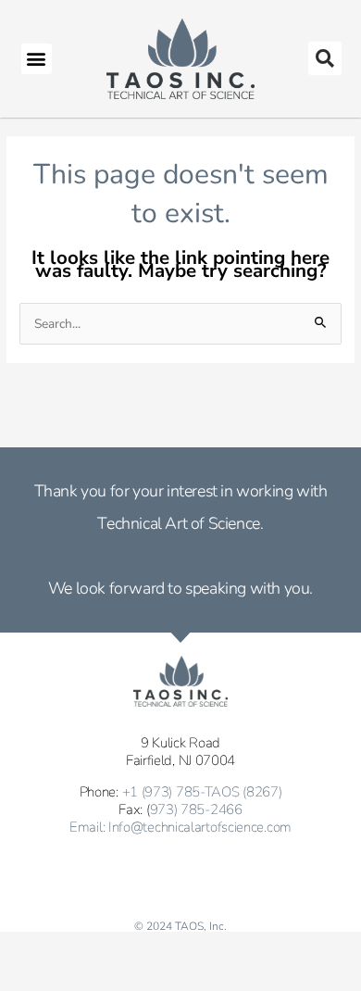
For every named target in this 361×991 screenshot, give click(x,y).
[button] (36, 59)
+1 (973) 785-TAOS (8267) (202, 792)
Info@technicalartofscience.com (200, 827)
